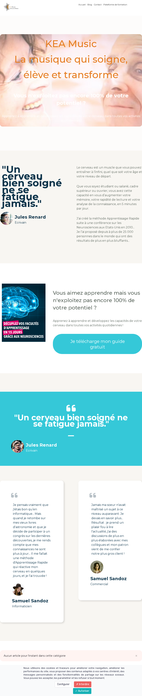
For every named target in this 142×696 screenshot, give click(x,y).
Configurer (63, 684)
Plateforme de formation (115, 4)
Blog (89, 4)
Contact (98, 4)
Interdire (83, 684)
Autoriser (83, 690)
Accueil (82, 4)
